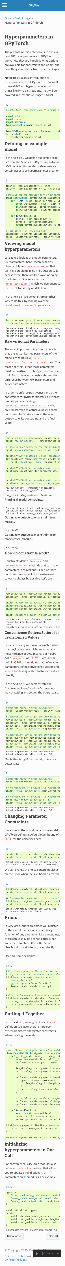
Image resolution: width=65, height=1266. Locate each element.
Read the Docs (17, 1259)
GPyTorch (35, 5)
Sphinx (22, 1256)
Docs (8, 18)
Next (52, 1236)
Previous (15, 1236)
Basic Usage (22, 18)
